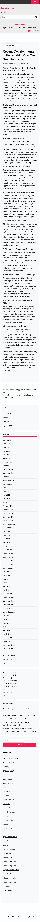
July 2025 (6, 488)
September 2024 (9, 524)
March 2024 (7, 546)
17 (4, 683)
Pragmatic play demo (10, 758)
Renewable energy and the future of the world (19, 715)
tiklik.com (7, 8)
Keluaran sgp (7, 413)
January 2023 (8, 597)
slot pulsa (6, 804)
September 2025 (9, 480)
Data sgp (6, 421)
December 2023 (9, 557)
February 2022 (8, 638)
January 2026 (8, 466)
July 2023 (6, 575)
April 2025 (6, 499)
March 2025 (7, 502)
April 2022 (6, 630)
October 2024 (8, 521)
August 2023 (7, 572)
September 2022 (9, 612)
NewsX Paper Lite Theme (17, 917)
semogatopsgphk (25, 63)
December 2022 (9, 601)
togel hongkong (8, 771)
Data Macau (7, 779)
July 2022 (6, 619)
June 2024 (6, 535)
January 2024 (8, 553)
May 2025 (6, 495)
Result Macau (8, 783)
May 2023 (6, 583)
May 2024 (6, 539)
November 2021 (9, 649)
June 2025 (6, 491)
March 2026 (7, 458)
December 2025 (9, 469)
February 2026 (8, 462)
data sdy (6, 767)
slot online (6, 775)
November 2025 (9, 473)
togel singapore (8, 426)
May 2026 (6, 451)
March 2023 (7, 590)
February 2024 (8, 550)
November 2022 (9, 605)
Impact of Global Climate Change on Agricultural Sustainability (16, 724)
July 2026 (6, 444)
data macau (7, 886)
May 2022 (6, 627)
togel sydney (7, 890)
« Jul (4, 696)
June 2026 (6, 447)
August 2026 (7, 440)
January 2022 (8, 641)
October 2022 (8, 608)
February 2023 (8, 594)
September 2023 (9, 568)
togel (4, 894)
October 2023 (8, 564)
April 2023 (6, 586)
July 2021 (6, 663)
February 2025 (8, 506)
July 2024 (6, 531)
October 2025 (8, 477)
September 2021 (9, 656)
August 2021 (7, 659)
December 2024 (9, 513)
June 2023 (6, 579)
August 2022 (7, 616)
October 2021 (8, 652)
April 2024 (6, 543)
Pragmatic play (8, 762)
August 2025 (7, 484)
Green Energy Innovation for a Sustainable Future (18, 710)
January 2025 (8, 510)
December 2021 (9, 645)
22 (14, 683)
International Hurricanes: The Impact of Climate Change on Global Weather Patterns (19, 730)
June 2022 (6, 623)
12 (8, 681)
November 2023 (9, 561)
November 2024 (9, 517)
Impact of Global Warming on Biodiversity (18, 719)
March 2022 (7, 634)
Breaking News (9, 45)
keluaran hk (7, 417)
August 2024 (7, 528)
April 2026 (6, 455)
